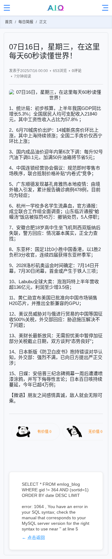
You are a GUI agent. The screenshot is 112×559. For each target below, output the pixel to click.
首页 (8, 22)
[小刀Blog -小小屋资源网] (56, 8)
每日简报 (25, 22)
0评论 (77, 71)
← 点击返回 (33, 537)
